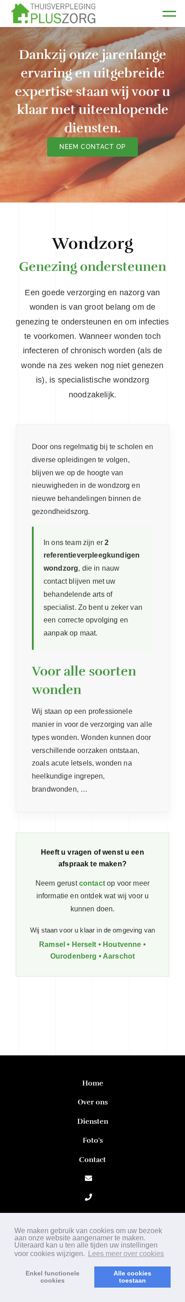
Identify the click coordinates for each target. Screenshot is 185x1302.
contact (92, 883)
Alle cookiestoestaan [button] (132, 1277)
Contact (92, 1159)
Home (92, 1083)
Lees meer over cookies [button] (126, 1253)
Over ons (93, 1102)
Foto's (93, 1140)
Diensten (92, 1121)
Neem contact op (92, 146)
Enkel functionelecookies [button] (52, 1277)
